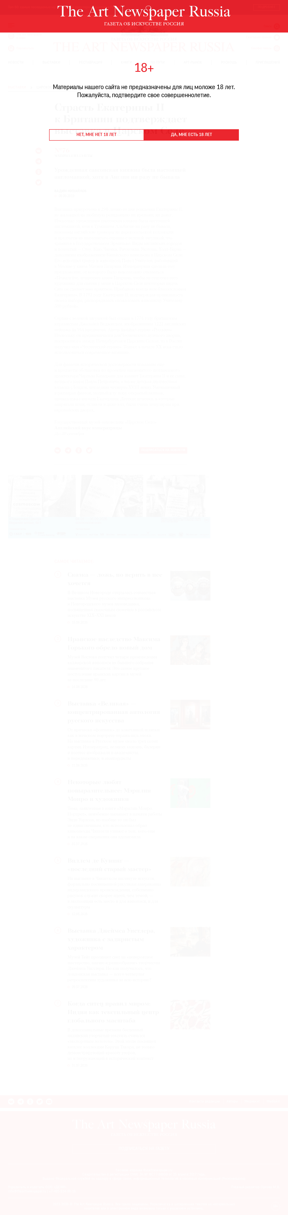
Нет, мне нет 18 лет (97, 135)
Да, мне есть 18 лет (191, 135)
